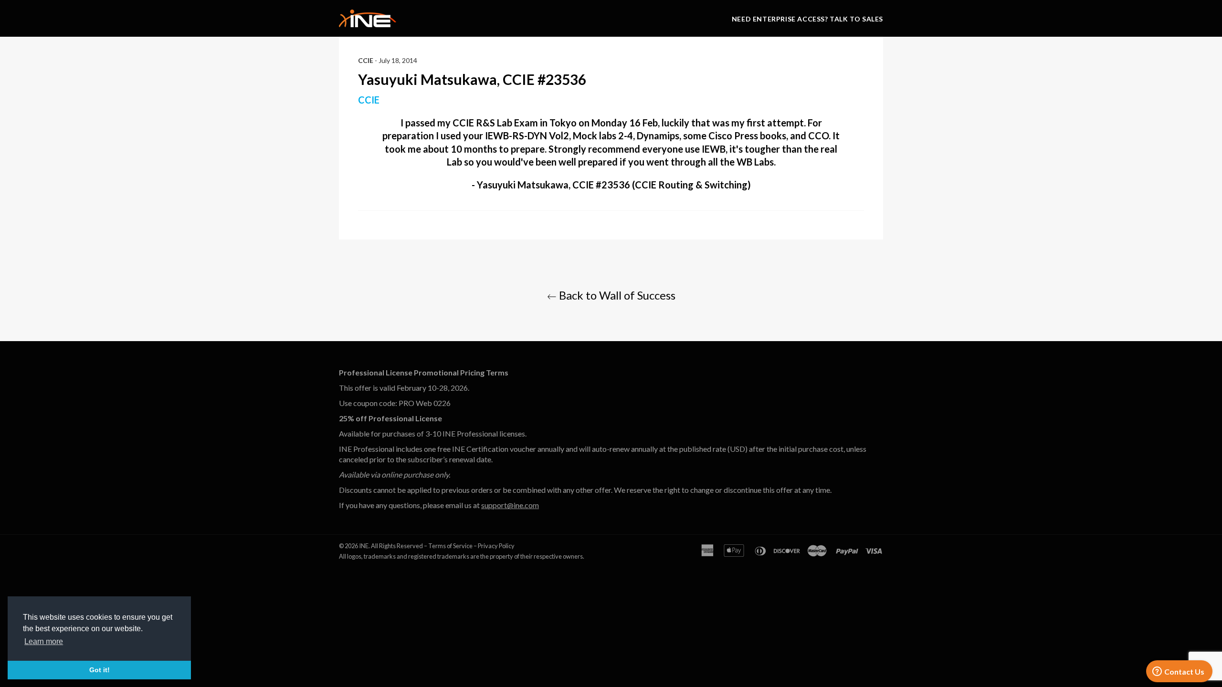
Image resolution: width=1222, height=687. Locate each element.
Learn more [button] (43, 641)
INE (364, 546)
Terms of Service (450, 546)
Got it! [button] (99, 670)
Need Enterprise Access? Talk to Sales (807, 19)
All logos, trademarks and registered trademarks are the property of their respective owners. (461, 556)
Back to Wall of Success (616, 295)
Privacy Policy (496, 546)
